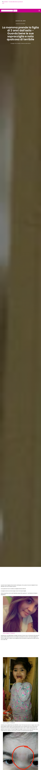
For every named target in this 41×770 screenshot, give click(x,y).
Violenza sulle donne (26, 43)
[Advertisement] (18, 576)
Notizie (18, 43)
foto (16, 43)
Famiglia (12, 43)
